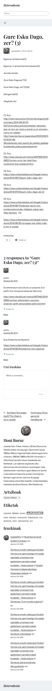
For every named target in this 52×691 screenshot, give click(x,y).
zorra (31, 521)
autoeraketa (7, 513)
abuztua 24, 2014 (11, 281)
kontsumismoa (22, 517)
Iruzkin (41, 394)
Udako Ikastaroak (23, 521)
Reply (6, 314)
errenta (6, 517)
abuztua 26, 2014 (11, 333)
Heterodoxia (12, 5)
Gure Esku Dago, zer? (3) (23, 39)
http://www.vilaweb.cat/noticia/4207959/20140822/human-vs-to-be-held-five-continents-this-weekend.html (26, 160)
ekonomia (35, 512)
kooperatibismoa (33, 517)
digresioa (15, 513)
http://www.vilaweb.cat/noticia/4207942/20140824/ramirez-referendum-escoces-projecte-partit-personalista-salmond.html (26, 300)
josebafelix (16, 51)
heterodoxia (13, 517)
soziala (14, 521)
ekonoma (22, 513)
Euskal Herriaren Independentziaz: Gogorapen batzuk (26, 569)
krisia (41, 517)
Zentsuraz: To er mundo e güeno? (26, 601)
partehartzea (7, 521)
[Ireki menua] (5, 22)
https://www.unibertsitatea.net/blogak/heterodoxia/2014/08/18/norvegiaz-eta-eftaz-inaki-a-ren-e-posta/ (26, 223)
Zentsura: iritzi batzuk (20, 634)
